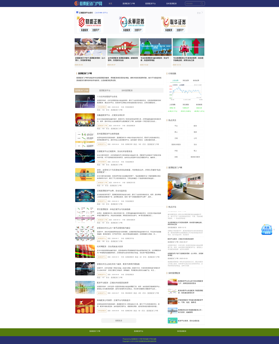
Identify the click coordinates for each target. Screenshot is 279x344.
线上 (195, 150)
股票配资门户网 (129, 3)
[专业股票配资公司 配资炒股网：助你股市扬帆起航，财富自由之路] (188, 47)
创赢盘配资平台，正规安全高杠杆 (111, 115)
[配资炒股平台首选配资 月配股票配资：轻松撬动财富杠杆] (173, 291)
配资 (195, 126)
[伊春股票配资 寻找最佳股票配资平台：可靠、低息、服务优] (173, 301)
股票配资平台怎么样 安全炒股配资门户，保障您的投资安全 (190, 282)
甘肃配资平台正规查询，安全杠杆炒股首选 (114, 151)
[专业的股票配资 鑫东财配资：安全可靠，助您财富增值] (156, 47)
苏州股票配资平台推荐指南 (108, 133)
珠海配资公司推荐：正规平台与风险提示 (113, 300)
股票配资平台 (150, 3)
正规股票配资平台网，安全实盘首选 (112, 190)
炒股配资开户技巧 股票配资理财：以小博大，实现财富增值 (90, 59)
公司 (195, 138)
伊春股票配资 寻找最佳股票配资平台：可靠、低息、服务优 (190, 301)
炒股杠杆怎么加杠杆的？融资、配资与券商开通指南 (118, 264)
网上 (176, 132)
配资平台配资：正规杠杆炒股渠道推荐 (112, 282)
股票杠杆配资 (176, 144)
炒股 (176, 157)
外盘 (176, 150)
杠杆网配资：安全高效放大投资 (110, 246)
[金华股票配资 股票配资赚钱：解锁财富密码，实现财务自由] (123, 47)
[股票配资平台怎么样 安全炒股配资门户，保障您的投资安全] (173, 282)
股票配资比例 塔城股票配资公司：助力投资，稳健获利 (190, 311)
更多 (199, 12)
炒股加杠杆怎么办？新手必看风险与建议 (113, 227)
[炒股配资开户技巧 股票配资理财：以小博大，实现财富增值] (90, 47)
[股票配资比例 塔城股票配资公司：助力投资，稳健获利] (173, 311)
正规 (176, 138)
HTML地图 (152, 339)
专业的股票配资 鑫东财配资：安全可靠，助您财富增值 (155, 59)
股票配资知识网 (144, 341)
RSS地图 (145, 339)
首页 (110, 3)
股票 (195, 132)
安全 (195, 144)
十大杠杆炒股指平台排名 (107, 96)
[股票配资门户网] (88, 3)
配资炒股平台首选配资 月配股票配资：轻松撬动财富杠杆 (190, 291)
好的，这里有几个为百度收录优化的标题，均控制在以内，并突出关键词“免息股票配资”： (129, 170)
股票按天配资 (195, 157)
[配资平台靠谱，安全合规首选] (173, 320)
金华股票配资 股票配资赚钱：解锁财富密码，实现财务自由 (123, 59)
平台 (176, 126)
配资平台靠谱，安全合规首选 (188, 320)
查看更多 (118, 320)
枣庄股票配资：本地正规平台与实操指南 (113, 209)
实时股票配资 (171, 3)
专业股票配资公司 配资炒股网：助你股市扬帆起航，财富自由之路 (188, 59)
